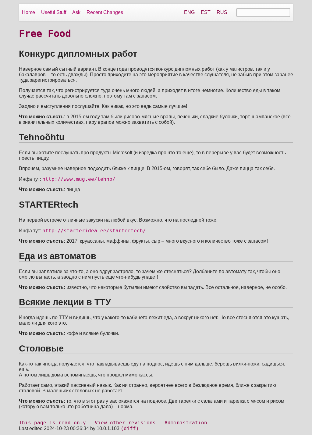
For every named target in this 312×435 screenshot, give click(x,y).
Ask (76, 12)
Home (28, 12)
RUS (222, 12)
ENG (189, 12)
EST (206, 12)
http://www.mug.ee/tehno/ (78, 179)
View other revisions (125, 423)
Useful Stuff (53, 12)
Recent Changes (105, 12)
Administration (186, 423)
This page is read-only (52, 423)
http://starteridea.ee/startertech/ (94, 231)
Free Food (45, 33)
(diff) (130, 428)
